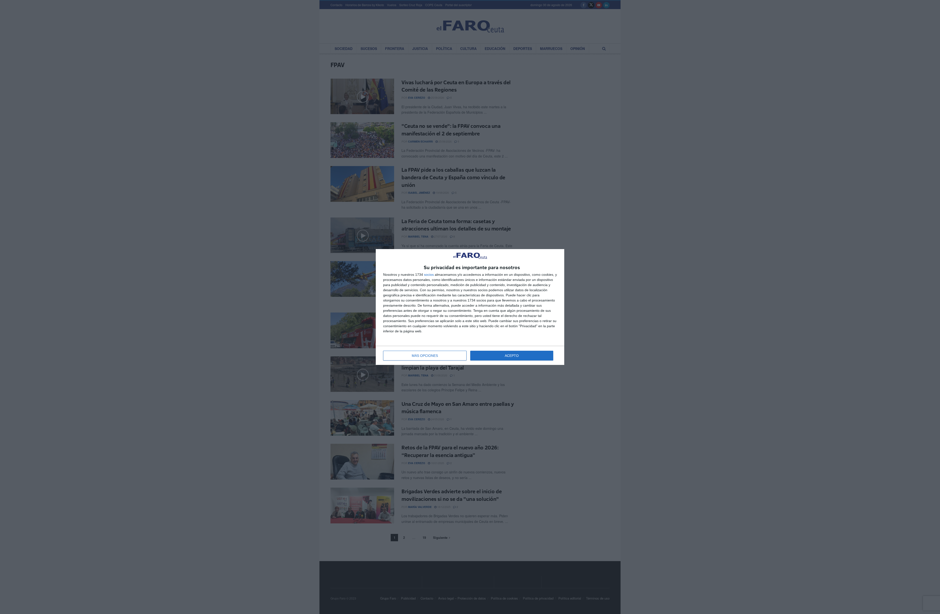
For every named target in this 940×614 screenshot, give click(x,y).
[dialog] (470, 307)
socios (429, 274)
